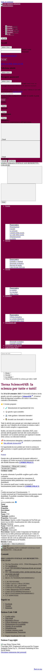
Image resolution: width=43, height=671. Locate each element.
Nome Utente (26, 49)
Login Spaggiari (17, 91)
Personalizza (6, 466)
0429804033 (12, 566)
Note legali (9, 618)
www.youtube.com (8, 502)
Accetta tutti (9, 468)
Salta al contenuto (7, 2)
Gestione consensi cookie (14, 630)
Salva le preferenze (18, 544)
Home (7, 373)
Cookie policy (10, 616)
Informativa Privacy (12, 620)
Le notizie (8, 377)
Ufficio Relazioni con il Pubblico (16, 622)
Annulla (4, 161)
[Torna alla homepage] (21, 164)
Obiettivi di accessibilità (13, 626)
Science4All (26, 396)
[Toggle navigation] (18, 192)
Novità (7, 375)
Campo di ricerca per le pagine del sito (14, 351)
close (3, 202)
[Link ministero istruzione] (10, 4)
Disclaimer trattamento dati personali (13, 652)
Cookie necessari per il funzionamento (14, 492)
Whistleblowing (10, 628)
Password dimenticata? (9, 56)
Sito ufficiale (12, 443)
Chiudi (4, 106)
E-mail (24, 83)
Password (25, 52)
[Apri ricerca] (24, 175)
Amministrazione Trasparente (15, 632)
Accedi (4, 38)
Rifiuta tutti (18, 466)
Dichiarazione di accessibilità (15, 624)
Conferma (12, 161)
